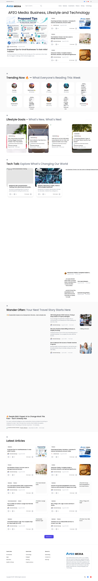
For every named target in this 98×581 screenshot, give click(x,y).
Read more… (49, 536)
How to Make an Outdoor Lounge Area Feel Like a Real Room (20, 504)
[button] (91, 1)
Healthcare (10, 169)
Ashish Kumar (56, 25)
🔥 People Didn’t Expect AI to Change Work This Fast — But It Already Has (25, 418)
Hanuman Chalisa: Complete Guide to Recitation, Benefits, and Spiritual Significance (63, 53)
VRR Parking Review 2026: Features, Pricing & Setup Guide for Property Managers (62, 315)
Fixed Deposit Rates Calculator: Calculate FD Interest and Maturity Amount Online (63, 21)
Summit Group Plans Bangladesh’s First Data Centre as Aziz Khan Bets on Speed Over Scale (83, 293)
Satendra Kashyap (13, 46)
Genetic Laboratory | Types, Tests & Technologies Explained (49, 186)
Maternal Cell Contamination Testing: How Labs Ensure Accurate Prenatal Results (19, 186)
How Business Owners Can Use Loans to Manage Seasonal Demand (62, 37)
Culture (53, 50)
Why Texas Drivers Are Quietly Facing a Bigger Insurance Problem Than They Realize (16, 140)
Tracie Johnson (23, 428)
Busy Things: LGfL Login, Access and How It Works (62, 504)
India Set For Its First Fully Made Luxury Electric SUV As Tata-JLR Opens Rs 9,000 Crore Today (60, 140)
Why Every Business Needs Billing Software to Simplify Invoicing (62, 329)
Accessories (76, 133)
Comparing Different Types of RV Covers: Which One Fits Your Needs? (82, 140)
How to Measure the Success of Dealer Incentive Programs (63, 343)
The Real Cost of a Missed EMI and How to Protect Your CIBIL (62, 522)
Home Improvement (12, 501)
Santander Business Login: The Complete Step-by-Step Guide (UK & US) (20, 522)
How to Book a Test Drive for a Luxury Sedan (38, 140)
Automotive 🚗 (12, 136)
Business (10, 446)
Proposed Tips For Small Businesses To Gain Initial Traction (27, 51)
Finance (53, 18)
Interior (19, 501)
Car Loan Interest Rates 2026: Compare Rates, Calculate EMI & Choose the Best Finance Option (84, 281)
